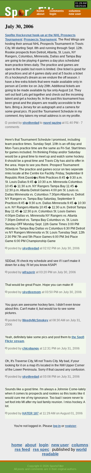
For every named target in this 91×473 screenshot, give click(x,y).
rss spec (41, 449)
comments (57, 10)
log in (57, 426)
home (40, 10)
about (40, 13)
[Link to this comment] (6, 248)
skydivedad (30, 123)
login (53, 13)
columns (74, 10)
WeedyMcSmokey (35, 320)
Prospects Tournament (40, 39)
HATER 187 (30, 413)
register (70, 426)
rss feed (22, 449)
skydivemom (31, 292)
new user (75, 13)
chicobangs (30, 348)
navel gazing (52, 123)
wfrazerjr (28, 272)
